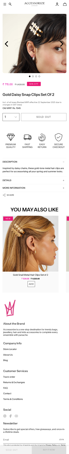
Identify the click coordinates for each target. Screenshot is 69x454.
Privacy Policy (51, 445)
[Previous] (7, 44)
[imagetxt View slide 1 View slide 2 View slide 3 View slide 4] (34, 41)
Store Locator (10, 349)
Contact (7, 393)
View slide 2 (33, 76)
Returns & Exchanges (14, 382)
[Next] (61, 44)
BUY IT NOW (49, 450)
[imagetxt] (34, 4)
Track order (9, 377)
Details (7, 180)
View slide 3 (36, 76)
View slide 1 (29, 76)
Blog (5, 360)
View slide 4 (39, 76)
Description (10, 162)
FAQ (5, 388)
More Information (14, 188)
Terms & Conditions (13, 399)
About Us (8, 355)
